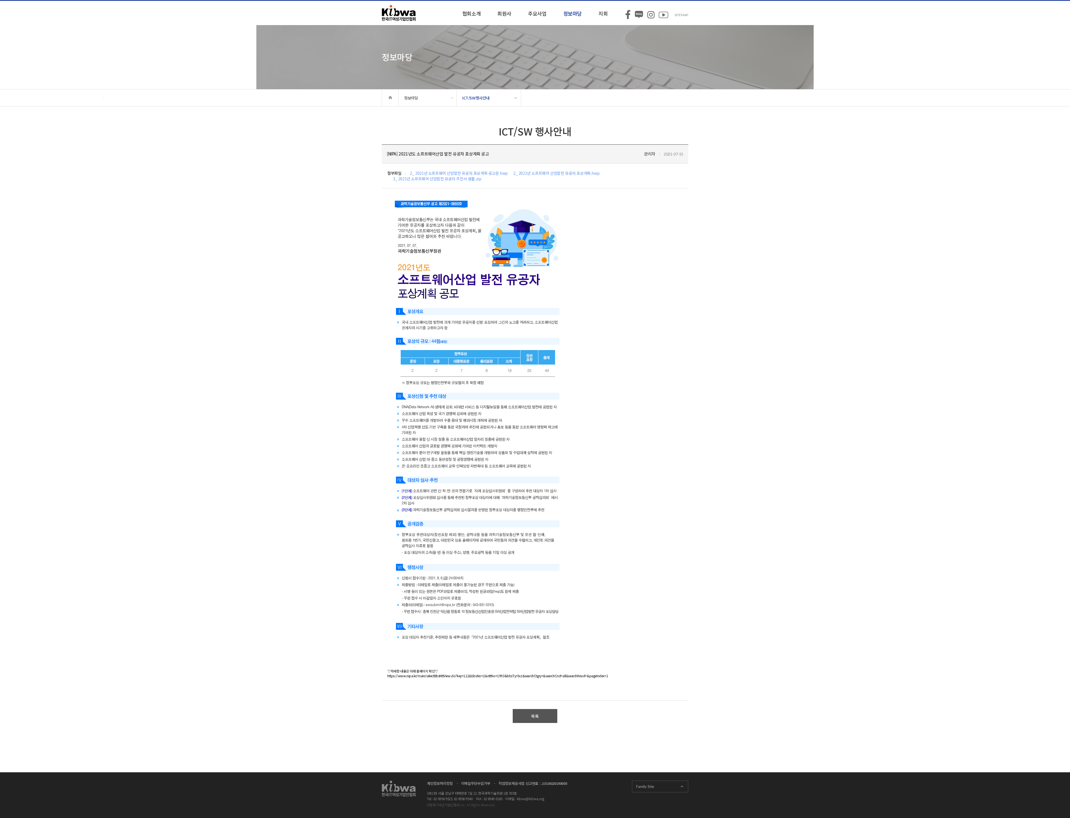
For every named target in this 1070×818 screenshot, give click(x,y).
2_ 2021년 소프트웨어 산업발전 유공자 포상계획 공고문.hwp (459, 173)
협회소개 (471, 13)
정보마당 (572, 13)
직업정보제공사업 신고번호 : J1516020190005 (532, 783)
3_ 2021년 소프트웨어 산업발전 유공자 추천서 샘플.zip (437, 178)
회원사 (504, 13)
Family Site (645, 786)
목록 (535, 716)
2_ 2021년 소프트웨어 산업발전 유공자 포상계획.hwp (556, 173)
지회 (603, 13)
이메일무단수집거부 (475, 783)
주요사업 (537, 13)
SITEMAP (681, 15)
